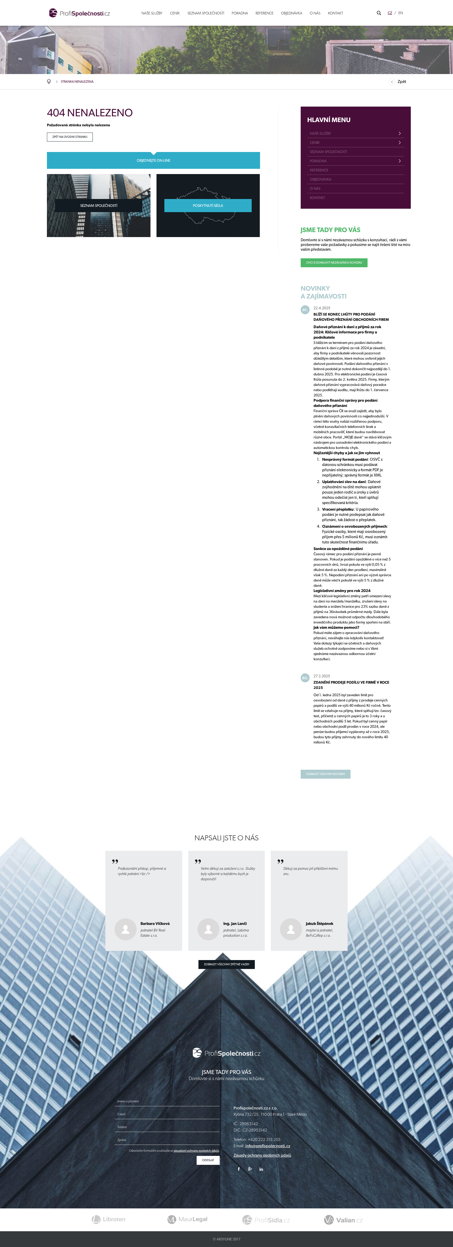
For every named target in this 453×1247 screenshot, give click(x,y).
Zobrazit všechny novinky (325, 774)
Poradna (240, 13)
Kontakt (335, 13)
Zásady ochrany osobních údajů (262, 1155)
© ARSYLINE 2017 (226, 1239)
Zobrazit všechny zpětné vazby (226, 964)
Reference (264, 13)
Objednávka (291, 13)
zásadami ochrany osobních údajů (196, 1150)
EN (400, 13)
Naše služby (152, 13)
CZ (390, 13)
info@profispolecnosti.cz (267, 1145)
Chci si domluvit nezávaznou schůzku (334, 262)
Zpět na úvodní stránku (69, 137)
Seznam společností (205, 13)
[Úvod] (51, 81)
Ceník (175, 13)
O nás (315, 13)
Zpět (402, 81)
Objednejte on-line (153, 160)
